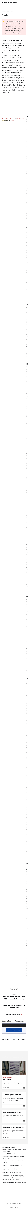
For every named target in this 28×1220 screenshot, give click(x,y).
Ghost (16, 1207)
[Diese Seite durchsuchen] (22, 2)
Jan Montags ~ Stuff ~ (9, 2)
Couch (5, 15)
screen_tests (20, 118)
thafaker (6, 11)
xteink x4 (5, 1154)
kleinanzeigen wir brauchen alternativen (13, 1156)
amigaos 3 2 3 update (8, 1165)
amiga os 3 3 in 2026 (8, 1172)
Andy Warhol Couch (7, 118)
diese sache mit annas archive (11, 1182)
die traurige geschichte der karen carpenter (14, 1149)
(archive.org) (5, 120)
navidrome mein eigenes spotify (11, 1161)
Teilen (13, 989)
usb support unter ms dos (10, 1179)
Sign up (14, 1205)
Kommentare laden (14, 1030)
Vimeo (12, 120)
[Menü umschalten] (25, 2)
